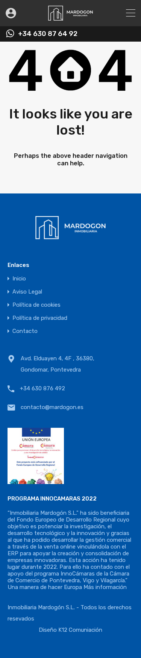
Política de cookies (36, 305)
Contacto (25, 331)
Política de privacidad (39, 318)
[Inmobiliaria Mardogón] (70, 17)
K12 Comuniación (80, 630)
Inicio (19, 279)
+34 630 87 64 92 (47, 34)
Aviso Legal (27, 292)
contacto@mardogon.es (52, 407)
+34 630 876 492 (42, 388)
